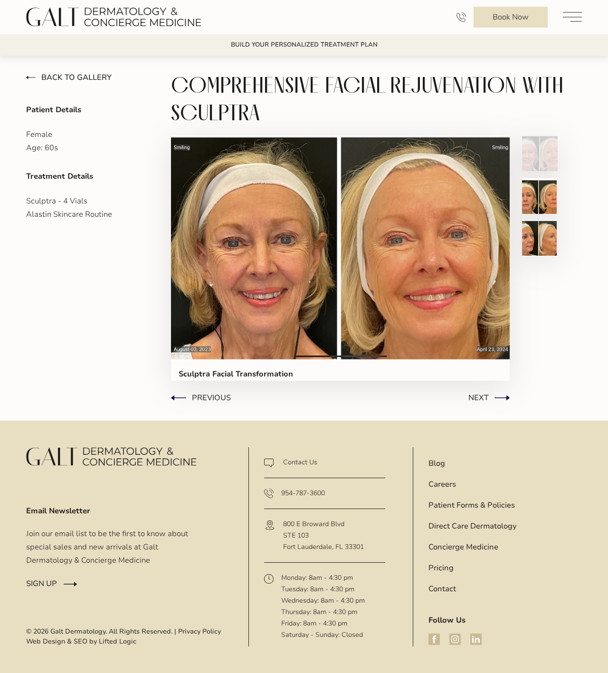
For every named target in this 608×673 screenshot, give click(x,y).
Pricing (441, 568)
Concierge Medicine (463, 547)
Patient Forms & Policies (471, 505)
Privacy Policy (199, 631)
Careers (442, 484)
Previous (211, 398)
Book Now (511, 17)
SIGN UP (41, 583)
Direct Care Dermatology (472, 526)
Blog (436, 463)
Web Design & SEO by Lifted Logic (81, 641)
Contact (442, 589)
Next (478, 398)
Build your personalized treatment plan (304, 44)
